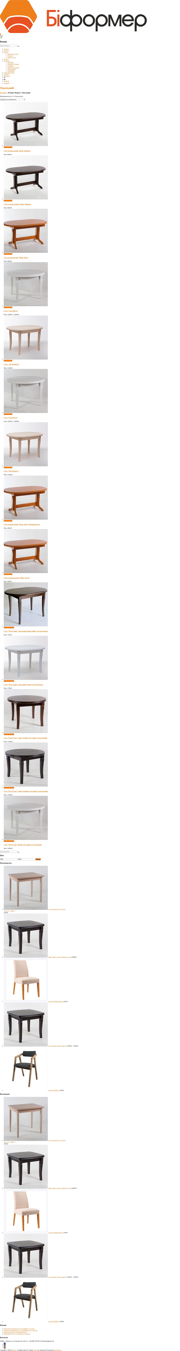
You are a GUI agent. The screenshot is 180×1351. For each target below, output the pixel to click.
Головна (6, 49)
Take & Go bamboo (13, 67)
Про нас (6, 51)
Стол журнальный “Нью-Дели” (17, 578)
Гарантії (6, 74)
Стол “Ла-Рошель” (11, 364)
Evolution (10, 66)
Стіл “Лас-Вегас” (11, 418)
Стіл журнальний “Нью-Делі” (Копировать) (22, 524)
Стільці (6, 59)
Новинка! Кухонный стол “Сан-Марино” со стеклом (20, 1330)
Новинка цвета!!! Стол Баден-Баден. (15, 1332)
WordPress (58, 1350)
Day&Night (11, 71)
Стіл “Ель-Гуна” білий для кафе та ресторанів (23, 845)
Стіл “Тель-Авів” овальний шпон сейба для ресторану (26, 631)
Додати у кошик (9, 627)
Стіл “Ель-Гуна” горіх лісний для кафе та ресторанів (25, 738)
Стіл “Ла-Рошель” (11, 471)
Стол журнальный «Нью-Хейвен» (18, 204)
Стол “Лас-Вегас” (11, 311)
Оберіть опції (8, 147)
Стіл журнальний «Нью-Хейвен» (17, 151)
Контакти (7, 76)
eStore (35, 1350)
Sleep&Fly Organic (13, 64)
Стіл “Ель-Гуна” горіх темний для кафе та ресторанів (26, 791)
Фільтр (38, 859)
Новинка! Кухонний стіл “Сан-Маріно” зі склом (19, 1329)
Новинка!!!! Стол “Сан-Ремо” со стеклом (17, 1334)
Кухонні (10, 56)
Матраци (6, 61)
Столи (6, 52)
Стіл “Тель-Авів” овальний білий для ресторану (23, 685)
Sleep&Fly (11, 62)
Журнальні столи (13, 54)
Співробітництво (9, 72)
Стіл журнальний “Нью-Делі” (16, 258)
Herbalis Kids (12, 69)
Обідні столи (12, 57)
